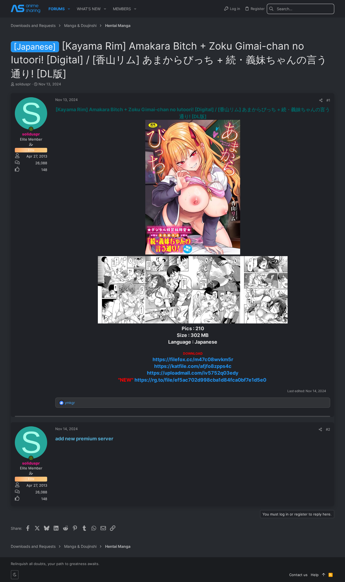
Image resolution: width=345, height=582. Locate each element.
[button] (69, 9)
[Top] (323, 575)
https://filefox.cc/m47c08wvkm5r (193, 359)
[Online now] (31, 129)
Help (315, 575)
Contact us (298, 575)
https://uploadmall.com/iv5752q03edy (193, 373)
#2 (328, 429)
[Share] (321, 100)
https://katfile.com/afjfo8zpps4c (193, 366)
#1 (328, 100)
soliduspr (23, 84)
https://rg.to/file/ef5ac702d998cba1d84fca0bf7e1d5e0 (200, 380)
